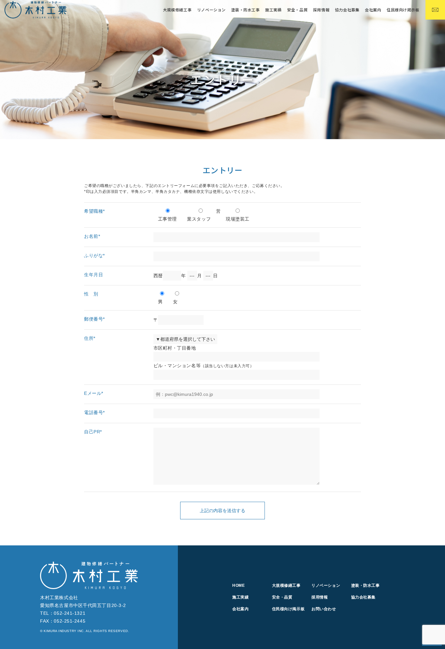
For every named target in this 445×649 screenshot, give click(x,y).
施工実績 (273, 9)
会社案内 (373, 9)
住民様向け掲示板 (403, 9)
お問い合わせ (323, 609)
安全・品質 (297, 9)
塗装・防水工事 (245, 9)
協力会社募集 (347, 9)
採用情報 (321, 9)
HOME (238, 585)
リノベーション (211, 9)
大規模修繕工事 (286, 585)
